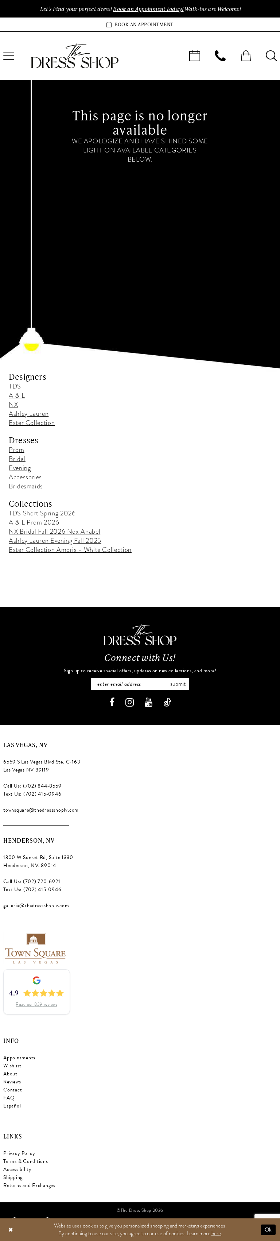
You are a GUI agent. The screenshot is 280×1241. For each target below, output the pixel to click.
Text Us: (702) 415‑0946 (32, 794)
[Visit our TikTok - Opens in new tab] (167, 702)
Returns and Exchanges (29, 1185)
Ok (268, 1230)
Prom (16, 449)
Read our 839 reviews (36, 1004)
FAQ (9, 1098)
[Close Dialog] (10, 1229)
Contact (12, 1090)
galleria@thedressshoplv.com (36, 905)
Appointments (19, 1058)
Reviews (12, 1082)
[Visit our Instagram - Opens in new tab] (129, 702)
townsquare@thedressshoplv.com (41, 810)
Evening (20, 467)
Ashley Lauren (28, 413)
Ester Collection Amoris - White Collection (70, 549)
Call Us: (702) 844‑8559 (32, 786)
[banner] (74, 55)
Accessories (25, 477)
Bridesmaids (26, 486)
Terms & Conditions (25, 1161)
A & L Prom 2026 (34, 522)
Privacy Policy (19, 1153)
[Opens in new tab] (34, 947)
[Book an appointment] (194, 56)
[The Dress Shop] (140, 635)
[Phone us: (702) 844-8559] (220, 56)
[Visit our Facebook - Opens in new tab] (111, 702)
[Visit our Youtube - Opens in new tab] (148, 702)
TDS (15, 386)
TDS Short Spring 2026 (42, 513)
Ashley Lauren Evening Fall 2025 (55, 540)
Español (12, 1106)
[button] (245, 56)
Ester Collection (32, 422)
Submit (178, 684)
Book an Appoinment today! (148, 9)
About (10, 1074)
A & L (17, 395)
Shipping (13, 1177)
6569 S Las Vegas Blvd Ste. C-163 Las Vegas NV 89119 (41, 766)
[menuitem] (194, 56)
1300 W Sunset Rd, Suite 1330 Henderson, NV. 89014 (38, 861)
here (216, 1233)
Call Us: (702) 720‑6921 (31, 881)
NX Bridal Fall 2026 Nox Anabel (54, 531)
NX (13, 404)
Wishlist (12, 1066)
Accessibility (17, 1169)
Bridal (17, 458)
